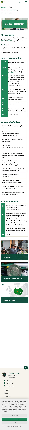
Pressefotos (6, 257)
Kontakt (6, 393)
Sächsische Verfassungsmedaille (12, 279)
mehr (14, 422)
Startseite (3, 7)
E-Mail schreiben (10, 386)
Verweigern (14, 415)
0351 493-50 (9, 380)
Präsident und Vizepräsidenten (9, 10)
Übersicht (6, 390)
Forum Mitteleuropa (9, 300)
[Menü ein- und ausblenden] (26, 2)
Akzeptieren (14, 419)
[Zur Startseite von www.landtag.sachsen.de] (4, 374)
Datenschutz (7, 396)
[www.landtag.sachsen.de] (4, 2)
